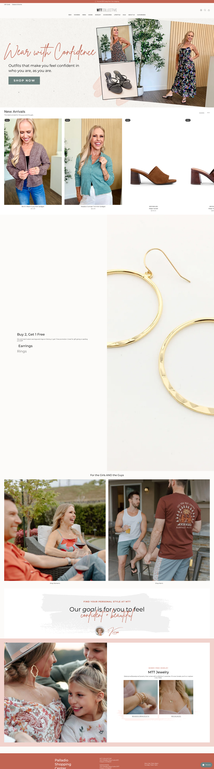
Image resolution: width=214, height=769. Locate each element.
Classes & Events (17, 4)
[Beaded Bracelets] (141, 697)
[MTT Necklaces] (176, 697)
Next (211, 161)
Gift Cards (7, 4)
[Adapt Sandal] (153, 161)
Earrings (25, 346)
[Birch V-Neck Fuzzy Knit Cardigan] (33, 161)
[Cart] (209, 10)
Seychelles (153, 206)
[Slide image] (107, 62)
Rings (22, 351)
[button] (70, 15)
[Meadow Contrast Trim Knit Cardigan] (93, 161)
